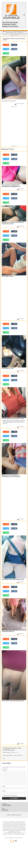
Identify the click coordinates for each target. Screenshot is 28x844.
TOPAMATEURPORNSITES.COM (18, 31)
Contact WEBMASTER (8, 833)
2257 (15, 833)
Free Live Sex (17, 33)
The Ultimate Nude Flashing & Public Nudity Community (10, 24)
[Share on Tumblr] (14, 45)
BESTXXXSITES (8, 31)
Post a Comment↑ (20, 103)
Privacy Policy (13, 795)
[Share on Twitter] (6, 49)
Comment (5, 770)
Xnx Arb (17, 35)
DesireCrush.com (20, 32)
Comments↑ (21, 188)
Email (4, 791)
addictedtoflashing (8, 755)
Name (4, 786)
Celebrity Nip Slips (15, 814)
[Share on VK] (14, 49)
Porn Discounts (5, 33)
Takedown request (19, 834)
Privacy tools (11, 834)
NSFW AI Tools (13, 35)
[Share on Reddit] (6, 45)
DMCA (19, 833)
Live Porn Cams (11, 33)
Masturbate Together (10, 32)
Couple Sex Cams (14, 146)
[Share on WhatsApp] (6, 53)
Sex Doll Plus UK (24, 33)
